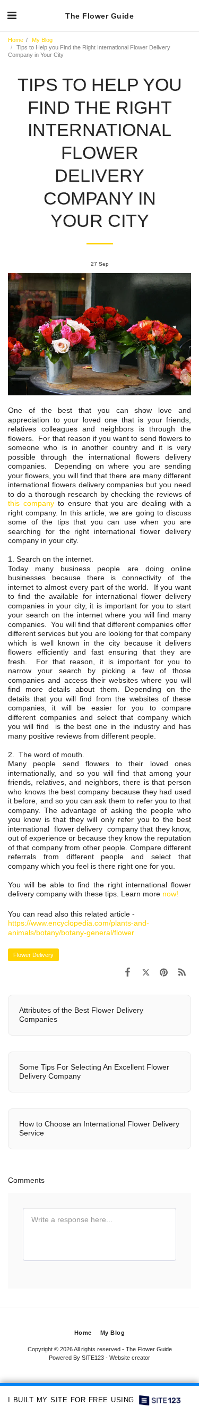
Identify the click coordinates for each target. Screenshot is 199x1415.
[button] (12, 15)
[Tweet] (145, 972)
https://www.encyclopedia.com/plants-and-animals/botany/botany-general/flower (78, 928)
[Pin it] (164, 972)
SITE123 (93, 1357)
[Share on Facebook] (127, 972)
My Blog (42, 40)
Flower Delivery (33, 955)
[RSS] (182, 972)
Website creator (129, 1357)
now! (170, 893)
